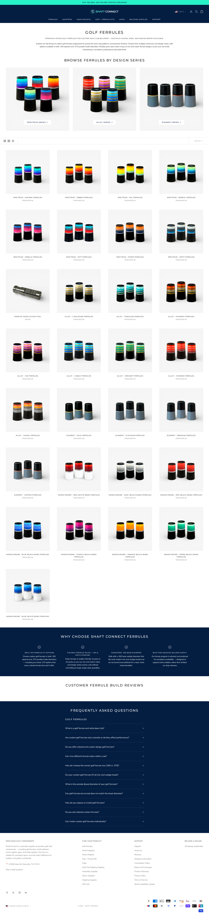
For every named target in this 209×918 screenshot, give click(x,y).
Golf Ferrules (87, 846)
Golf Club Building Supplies (93, 867)
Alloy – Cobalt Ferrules (79, 376)
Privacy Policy (140, 875)
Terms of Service (141, 880)
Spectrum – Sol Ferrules (130, 197)
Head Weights (84, 19)
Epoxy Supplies (88, 875)
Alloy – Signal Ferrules (28, 435)
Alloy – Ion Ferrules (27, 376)
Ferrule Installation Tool (27, 316)
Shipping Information (142, 859)
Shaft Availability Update (144, 884)
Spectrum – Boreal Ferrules (181, 197)
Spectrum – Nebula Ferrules (28, 257)
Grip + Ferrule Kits (104, 19)
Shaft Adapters (88, 850)
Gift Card (86, 884)
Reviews (137, 854)
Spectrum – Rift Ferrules (79, 257)
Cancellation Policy (142, 863)
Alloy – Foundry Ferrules (181, 316)
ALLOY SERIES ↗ (104, 122)
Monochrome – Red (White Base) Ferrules (79, 495)
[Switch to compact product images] (13, 141)
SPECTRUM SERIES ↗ (37, 122)
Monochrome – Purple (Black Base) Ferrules (79, 556)
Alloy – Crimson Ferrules (181, 376)
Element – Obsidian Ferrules (181, 435)
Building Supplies (138, 19)
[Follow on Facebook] (7, 892)
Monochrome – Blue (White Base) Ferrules (27, 616)
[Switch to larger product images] (5, 141)
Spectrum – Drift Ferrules (181, 257)
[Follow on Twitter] (13, 892)
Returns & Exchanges (143, 867)
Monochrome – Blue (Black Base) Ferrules (27, 554)
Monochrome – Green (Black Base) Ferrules (181, 556)
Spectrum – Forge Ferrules (130, 257)
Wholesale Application (194, 846)
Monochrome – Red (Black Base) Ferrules (181, 495)
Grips (122, 19)
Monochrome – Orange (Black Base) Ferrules (130, 556)
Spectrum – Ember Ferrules (79, 197)
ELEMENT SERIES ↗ (171, 122)
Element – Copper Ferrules (27, 495)
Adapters (67, 19)
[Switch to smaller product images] (9, 141)
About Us (138, 850)
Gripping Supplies (89, 880)
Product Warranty (141, 871)
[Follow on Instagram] (19, 892)
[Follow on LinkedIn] (26, 892)
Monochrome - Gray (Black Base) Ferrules (130, 495)
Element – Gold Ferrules (79, 435)
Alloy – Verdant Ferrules (130, 376)
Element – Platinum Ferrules (130, 435)
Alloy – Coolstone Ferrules (79, 316)
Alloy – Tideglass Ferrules (130, 316)
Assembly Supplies (90, 871)
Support (156, 19)
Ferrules (53, 19)
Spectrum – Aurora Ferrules (27, 197)
